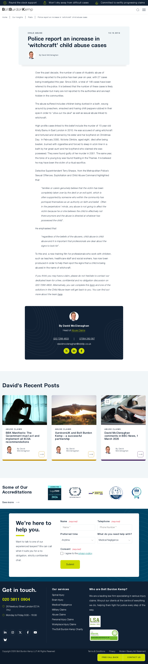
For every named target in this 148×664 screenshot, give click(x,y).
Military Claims (59, 610)
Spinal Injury (58, 595)
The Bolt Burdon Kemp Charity (67, 630)
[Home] (17, 10)
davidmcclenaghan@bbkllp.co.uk (74, 344)
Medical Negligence (62, 605)
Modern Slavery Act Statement (132, 651)
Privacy (112, 651)
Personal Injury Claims (63, 620)
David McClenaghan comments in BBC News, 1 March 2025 (121, 436)
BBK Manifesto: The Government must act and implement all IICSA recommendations (22, 437)
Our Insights (17, 17)
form (92, 285)
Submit (70, 564)
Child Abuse (35, 33)
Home (4, 17)
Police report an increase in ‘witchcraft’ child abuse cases (62, 17)
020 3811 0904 (16, 600)
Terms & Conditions (96, 651)
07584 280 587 (87, 339)
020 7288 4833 (61, 339)
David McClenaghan (50, 55)
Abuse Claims (78, 331)
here (60, 294)
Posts (30, 17)
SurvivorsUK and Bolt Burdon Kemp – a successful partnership (73, 436)
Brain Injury (57, 600)
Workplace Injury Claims (64, 625)
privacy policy (85, 554)
